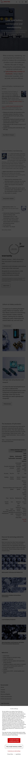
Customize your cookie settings (14, 751)
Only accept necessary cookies (14, 746)
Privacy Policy (10, 754)
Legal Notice (18, 754)
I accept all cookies (14, 740)
